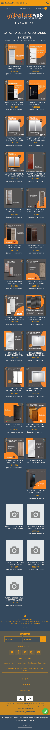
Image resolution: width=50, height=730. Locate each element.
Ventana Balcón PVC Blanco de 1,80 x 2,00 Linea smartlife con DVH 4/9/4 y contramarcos (36, 139)
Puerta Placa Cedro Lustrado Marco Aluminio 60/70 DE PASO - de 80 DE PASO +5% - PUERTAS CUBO (36, 175)
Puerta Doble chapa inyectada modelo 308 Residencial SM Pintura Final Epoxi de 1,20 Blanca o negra (36, 103)
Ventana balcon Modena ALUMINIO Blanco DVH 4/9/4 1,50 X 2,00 (14, 390)
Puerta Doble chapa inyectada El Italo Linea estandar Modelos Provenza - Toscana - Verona (36, 318)
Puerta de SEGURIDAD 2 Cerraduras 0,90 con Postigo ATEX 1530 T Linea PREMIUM (14, 599)
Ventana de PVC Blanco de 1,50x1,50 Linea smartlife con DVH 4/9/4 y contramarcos (14, 139)
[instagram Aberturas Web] (11, 652)
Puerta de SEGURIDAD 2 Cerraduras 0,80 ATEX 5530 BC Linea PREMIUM (14, 563)
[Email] (38, 652)
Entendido (25, 725)
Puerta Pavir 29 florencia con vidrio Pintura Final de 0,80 (14, 67)
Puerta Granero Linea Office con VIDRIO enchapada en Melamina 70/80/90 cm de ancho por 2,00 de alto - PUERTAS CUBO (14, 282)
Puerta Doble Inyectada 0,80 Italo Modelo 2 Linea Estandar (14, 354)
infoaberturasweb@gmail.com (37, 663)
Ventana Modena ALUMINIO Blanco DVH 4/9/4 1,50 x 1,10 (35, 354)
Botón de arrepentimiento (25, 708)
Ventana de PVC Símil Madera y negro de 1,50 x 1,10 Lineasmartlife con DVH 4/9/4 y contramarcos (14, 175)
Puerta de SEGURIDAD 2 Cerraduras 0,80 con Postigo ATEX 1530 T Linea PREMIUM (36, 563)
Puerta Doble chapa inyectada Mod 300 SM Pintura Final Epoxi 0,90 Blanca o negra (14, 103)
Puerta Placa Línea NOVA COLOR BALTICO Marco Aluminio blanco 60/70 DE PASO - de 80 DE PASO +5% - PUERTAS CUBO (36, 211)
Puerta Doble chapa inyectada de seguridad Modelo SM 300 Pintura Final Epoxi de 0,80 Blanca (36, 67)
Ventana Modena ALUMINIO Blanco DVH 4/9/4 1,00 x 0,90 (35, 390)
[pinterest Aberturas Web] (32, 652)
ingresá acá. (40, 706)
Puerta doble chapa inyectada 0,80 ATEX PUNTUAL (14, 527)
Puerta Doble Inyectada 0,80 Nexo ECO (36, 461)
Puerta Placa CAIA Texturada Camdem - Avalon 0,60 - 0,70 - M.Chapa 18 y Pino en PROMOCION (14, 318)
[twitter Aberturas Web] (25, 652)
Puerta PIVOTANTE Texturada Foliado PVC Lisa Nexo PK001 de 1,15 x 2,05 (14, 426)
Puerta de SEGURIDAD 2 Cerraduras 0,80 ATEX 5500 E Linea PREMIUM (36, 527)
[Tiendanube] (25, 712)
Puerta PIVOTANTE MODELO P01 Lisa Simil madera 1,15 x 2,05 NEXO (35, 426)
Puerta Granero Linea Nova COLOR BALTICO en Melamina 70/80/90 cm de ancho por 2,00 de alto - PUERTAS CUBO (36, 282)
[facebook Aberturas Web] (18, 652)
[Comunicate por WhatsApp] (45, 711)
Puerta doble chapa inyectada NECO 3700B (36, 492)
